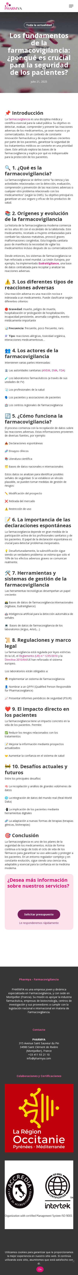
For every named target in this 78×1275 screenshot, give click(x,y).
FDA (61, 370)
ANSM (46, 370)
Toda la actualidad (39, 25)
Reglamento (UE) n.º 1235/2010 (38, 656)
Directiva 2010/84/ (16, 659)
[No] (73, 1261)
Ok (40, 1269)
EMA (54, 370)
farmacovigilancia (19, 119)
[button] (71, 6)
